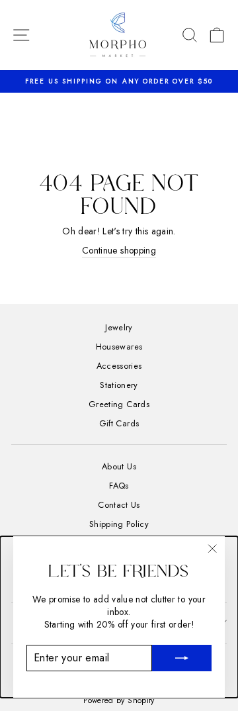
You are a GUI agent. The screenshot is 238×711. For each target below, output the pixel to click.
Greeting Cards (119, 404)
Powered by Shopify (118, 700)
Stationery (119, 385)
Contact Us (118, 504)
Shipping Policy (119, 524)
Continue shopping (119, 250)
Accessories (119, 365)
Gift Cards (119, 423)
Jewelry (118, 327)
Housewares (119, 346)
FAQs (118, 485)
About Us (119, 466)
